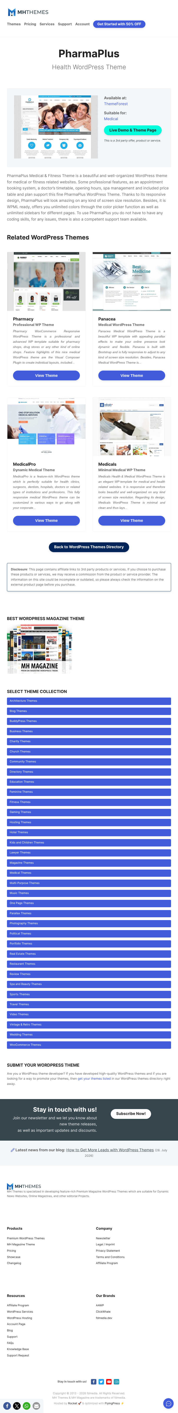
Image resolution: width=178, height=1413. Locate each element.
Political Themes (20, 933)
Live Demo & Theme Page (132, 130)
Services (47, 24)
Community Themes (23, 761)
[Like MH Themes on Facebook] (93, 1381)
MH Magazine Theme (21, 1244)
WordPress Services (20, 1312)
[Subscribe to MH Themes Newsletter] (116, 1381)
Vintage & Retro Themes (25, 1024)
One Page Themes (22, 903)
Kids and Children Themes (27, 842)
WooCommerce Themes (25, 1045)
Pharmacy (23, 319)
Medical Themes (20, 873)
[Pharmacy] (46, 281)
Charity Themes (20, 741)
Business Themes (21, 731)
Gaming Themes (20, 812)
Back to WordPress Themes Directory (89, 547)
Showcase (13, 1257)
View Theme (46, 375)
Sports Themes (20, 994)
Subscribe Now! (131, 1114)
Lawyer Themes (20, 852)
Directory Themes (21, 772)
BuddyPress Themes (23, 721)
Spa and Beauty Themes (26, 984)
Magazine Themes (22, 863)
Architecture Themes (23, 701)
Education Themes (22, 782)
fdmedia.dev (104, 1318)
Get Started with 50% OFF (119, 24)
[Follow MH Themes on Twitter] (101, 1381)
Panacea (106, 319)
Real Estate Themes (23, 954)
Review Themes (20, 974)
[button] (7, 1406)
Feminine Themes (21, 792)
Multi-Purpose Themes (25, 883)
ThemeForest (116, 104)
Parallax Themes (20, 913)
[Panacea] (132, 281)
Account (82, 24)
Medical (111, 119)
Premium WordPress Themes (26, 1238)
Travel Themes (19, 1004)
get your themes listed (94, 1079)
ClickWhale (103, 1312)
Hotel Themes (19, 832)
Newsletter (103, 1238)
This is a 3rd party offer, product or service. (132, 140)
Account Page (16, 1324)
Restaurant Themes (22, 964)
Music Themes (19, 893)
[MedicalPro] (46, 426)
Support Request (18, 1355)
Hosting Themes (20, 822)
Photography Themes (24, 923)
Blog (10, 1330)
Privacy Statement (108, 1251)
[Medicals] (132, 426)
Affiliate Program (107, 1263)
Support (65, 24)
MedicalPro (24, 464)
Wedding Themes (21, 1034)
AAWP (100, 1305)
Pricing (30, 24)
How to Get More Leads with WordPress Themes (110, 1150)
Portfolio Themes (21, 943)
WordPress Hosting (19, 1318)
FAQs (10, 1343)
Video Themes (19, 1014)
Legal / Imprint (105, 1244)
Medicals (107, 464)
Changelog (14, 1263)
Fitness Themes (20, 802)
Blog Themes (18, 711)
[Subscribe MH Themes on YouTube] (109, 1381)
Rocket (72, 1403)
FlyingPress (112, 1403)
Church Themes (20, 751)
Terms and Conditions (110, 1257)
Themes (14, 24)
